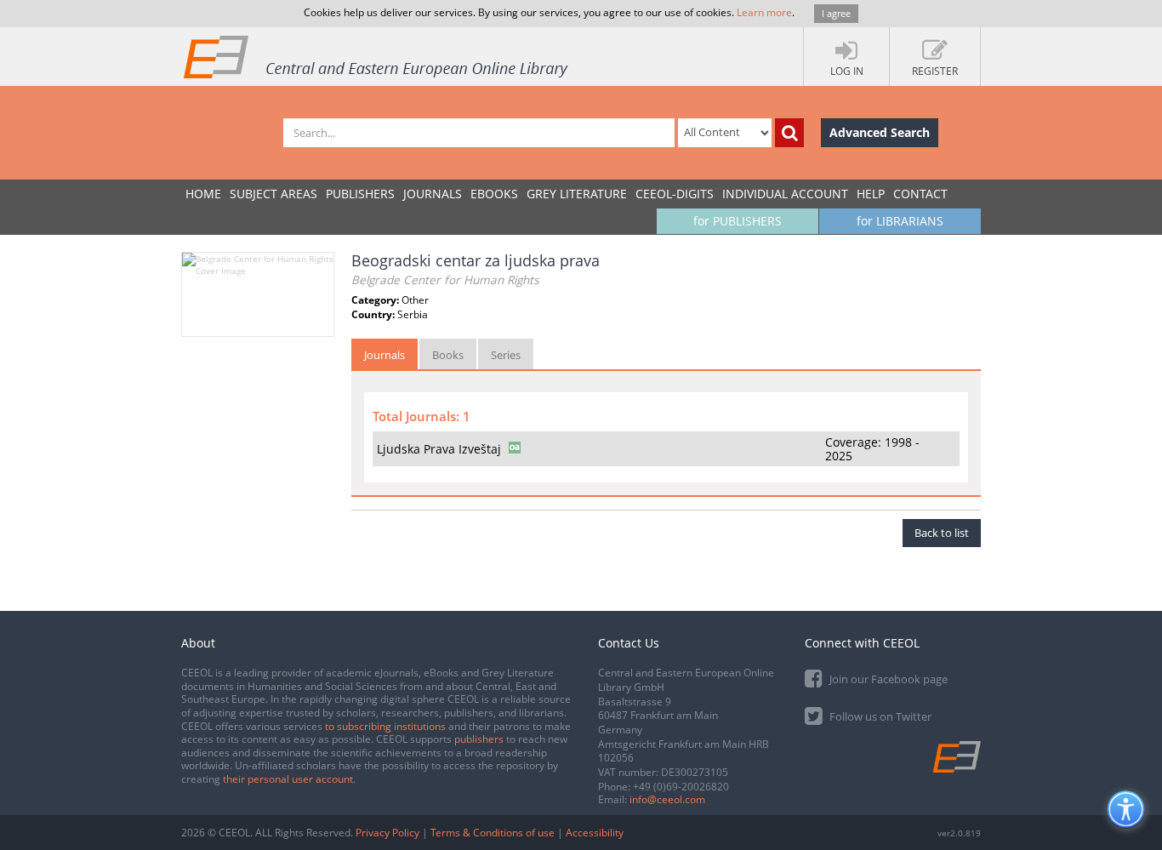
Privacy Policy (387, 832)
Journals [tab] (384, 354)
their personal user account (288, 779)
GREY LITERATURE (577, 193)
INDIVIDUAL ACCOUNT (785, 193)
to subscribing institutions (385, 726)
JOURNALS (432, 193)
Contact (920, 193)
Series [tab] (506, 354)
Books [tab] (448, 354)
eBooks (494, 193)
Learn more (764, 12)
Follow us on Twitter (879, 716)
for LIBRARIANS (900, 221)
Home (203, 193)
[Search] (789, 132)
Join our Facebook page (887, 679)
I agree (836, 13)
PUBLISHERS (360, 193)
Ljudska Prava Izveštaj (439, 449)
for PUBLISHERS (737, 221)
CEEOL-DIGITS (674, 193)
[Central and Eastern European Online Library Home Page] (376, 56)
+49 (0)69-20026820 (681, 786)
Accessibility (595, 832)
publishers (479, 739)
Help (871, 193)
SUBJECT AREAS (273, 193)
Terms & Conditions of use (492, 832)
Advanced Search (879, 132)
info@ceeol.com (667, 799)
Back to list (941, 532)
